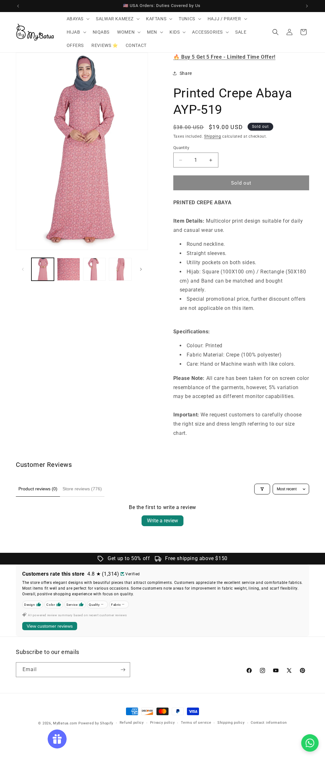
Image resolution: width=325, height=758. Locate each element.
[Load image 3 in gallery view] (94, 269)
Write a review (162, 521)
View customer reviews (50, 626)
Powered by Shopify (95, 723)
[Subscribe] (123, 669)
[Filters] (262, 489)
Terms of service (196, 723)
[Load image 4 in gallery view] (120, 269)
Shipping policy (231, 723)
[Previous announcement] (18, 6)
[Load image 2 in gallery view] (68, 269)
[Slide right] (141, 269)
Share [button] (186, 73)
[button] (77, 18)
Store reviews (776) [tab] (82, 488)
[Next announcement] (307, 6)
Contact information (269, 723)
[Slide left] (23, 269)
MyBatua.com (65, 723)
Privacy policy (162, 723)
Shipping (212, 136)
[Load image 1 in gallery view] (42, 269)
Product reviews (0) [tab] (37, 488)
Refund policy (132, 723)
